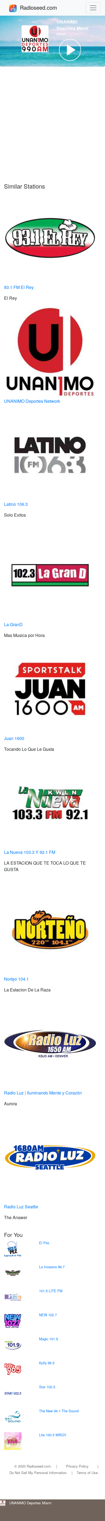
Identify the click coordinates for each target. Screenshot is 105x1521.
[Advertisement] (52, 127)
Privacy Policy (77, 1466)
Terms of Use (87, 1472)
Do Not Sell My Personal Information (37, 1472)
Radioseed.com (45, 7)
